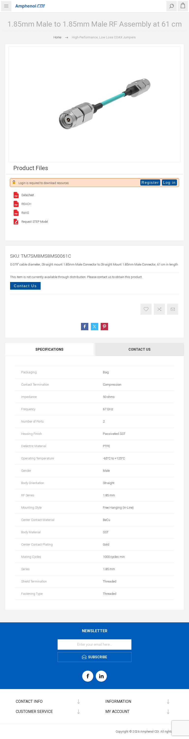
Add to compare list (159, 309)
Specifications (49, 349)
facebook (87, 676)
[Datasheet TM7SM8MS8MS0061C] (16, 195)
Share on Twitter (94, 326)
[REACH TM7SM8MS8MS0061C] (16, 204)
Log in (169, 182)
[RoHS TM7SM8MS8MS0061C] (16, 212)
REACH (26, 204)
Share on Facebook (84, 326)
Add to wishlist (146, 309)
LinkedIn (101, 676)
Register (150, 182)
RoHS (25, 213)
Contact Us (25, 286)
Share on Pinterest (104, 326)
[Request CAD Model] (16, 221)
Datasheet (27, 195)
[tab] (49, 349)
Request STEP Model (34, 221)
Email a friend (172, 309)
